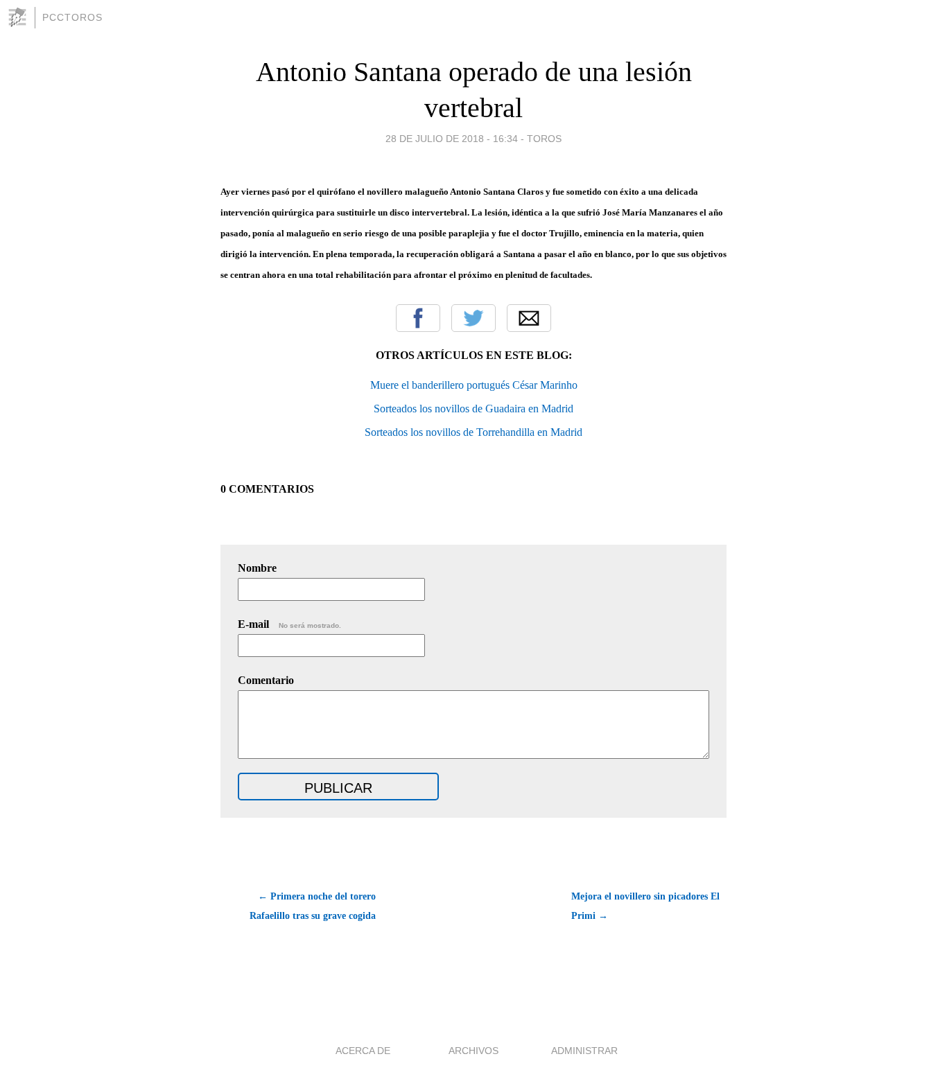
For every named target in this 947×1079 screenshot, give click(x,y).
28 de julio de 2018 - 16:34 (451, 138)
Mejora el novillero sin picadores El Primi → (645, 906)
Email (529, 318)
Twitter (473, 318)
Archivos (473, 1050)
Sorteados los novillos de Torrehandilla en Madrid (473, 432)
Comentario (266, 680)
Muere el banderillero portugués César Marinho (473, 385)
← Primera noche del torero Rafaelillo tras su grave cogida (313, 906)
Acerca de (363, 1050)
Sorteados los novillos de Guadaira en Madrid (473, 408)
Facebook (418, 318)
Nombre (257, 568)
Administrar (584, 1050)
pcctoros (72, 17)
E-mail (289, 624)
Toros (544, 138)
